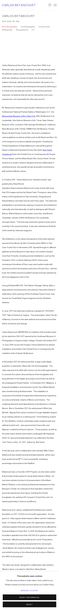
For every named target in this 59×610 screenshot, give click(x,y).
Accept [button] (29, 604)
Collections (44, 27)
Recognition (22, 30)
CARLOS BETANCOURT (19, 5)
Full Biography (28, 27)
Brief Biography (9, 27)
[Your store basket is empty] (49, 5)
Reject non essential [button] (29, 597)
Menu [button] (55, 5)
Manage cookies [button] (29, 591)
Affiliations (7, 30)
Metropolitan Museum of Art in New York (18, 116)
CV (33, 30)
